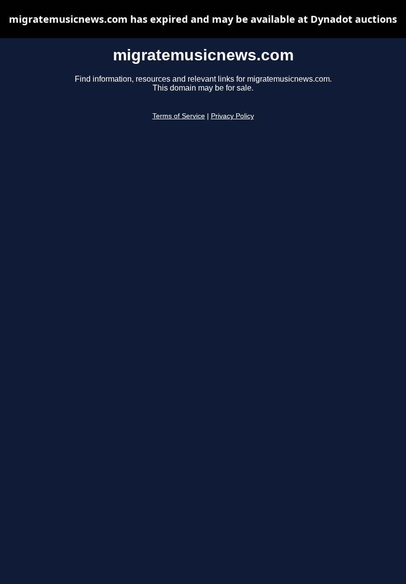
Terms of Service (178, 116)
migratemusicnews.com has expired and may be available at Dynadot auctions (203, 19)
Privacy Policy (232, 116)
